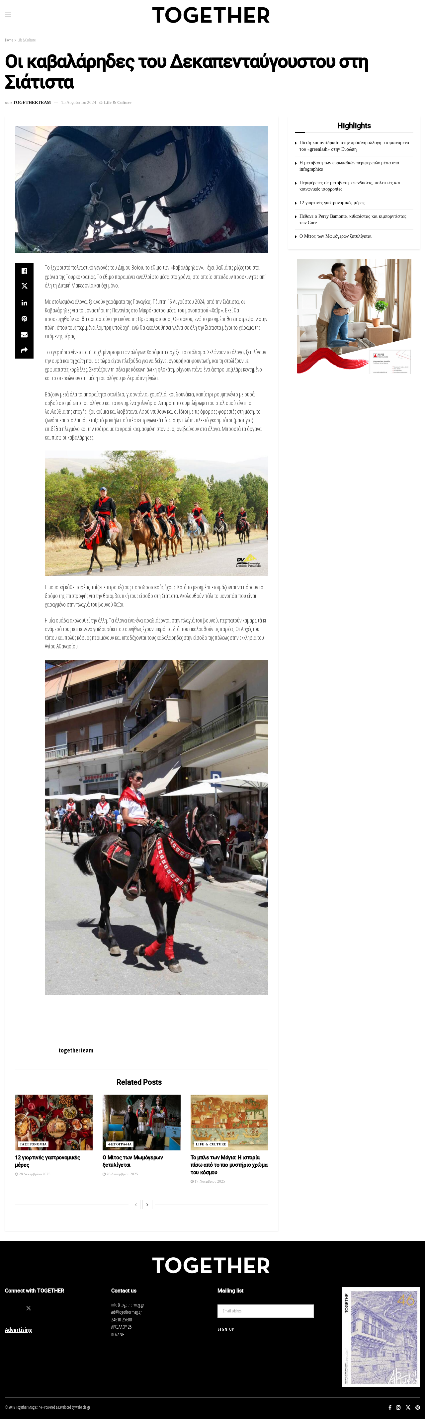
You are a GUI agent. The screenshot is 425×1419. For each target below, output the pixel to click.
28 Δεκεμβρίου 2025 (34, 1174)
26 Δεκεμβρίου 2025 (122, 1174)
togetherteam (32, 102)
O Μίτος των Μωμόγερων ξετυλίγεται (335, 236)
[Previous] (136, 1204)
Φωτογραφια (119, 1144)
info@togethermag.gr (127, 1304)
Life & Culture (27, 40)
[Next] (147, 1204)
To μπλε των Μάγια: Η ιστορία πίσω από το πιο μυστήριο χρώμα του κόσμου (229, 1165)
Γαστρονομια (33, 1144)
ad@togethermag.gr (126, 1312)
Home (9, 40)
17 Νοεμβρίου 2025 (209, 1181)
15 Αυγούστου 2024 (78, 102)
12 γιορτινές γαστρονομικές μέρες (332, 202)
